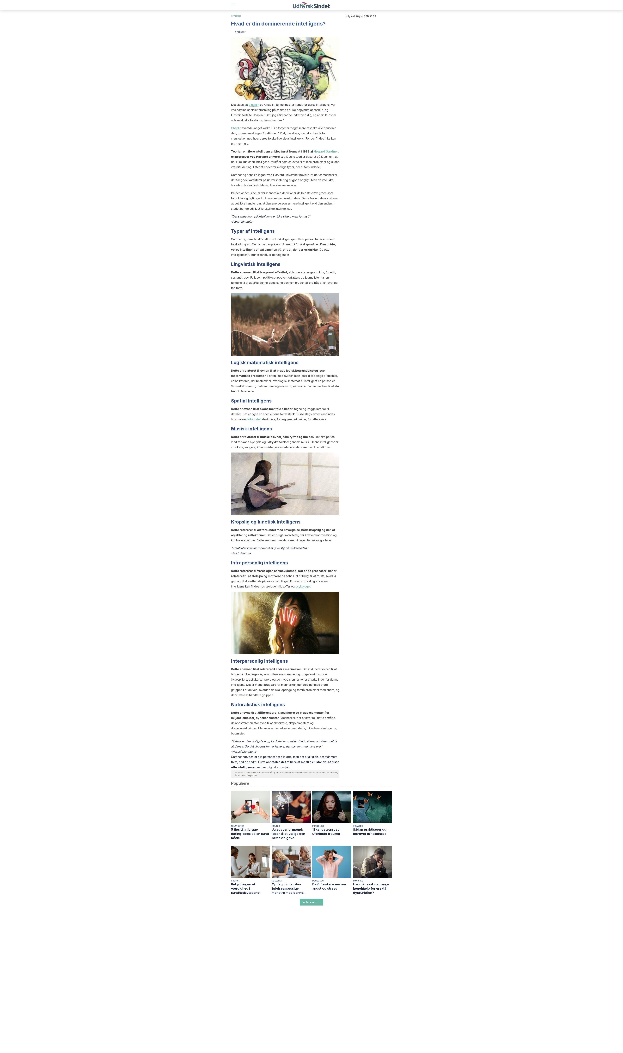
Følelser (277, 881)
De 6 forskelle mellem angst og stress (329, 886)
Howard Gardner (326, 151)
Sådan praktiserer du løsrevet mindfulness (369, 832)
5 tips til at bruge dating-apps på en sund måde (250, 834)
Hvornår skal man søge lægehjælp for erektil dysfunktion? (371, 888)
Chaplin (236, 128)
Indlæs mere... (311, 902)
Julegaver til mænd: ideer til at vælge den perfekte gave (288, 834)
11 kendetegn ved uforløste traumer (326, 832)
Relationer (237, 826)
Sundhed (358, 881)
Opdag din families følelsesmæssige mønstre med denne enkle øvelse (287, 888)
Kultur (276, 826)
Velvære (358, 826)
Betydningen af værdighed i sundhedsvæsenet (246, 888)
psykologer (302, 586)
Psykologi (236, 16)
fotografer (254, 419)
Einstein (254, 104)
